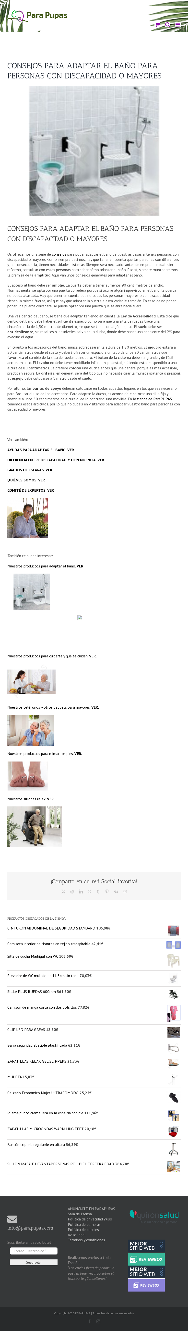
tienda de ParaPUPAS (154, 398)
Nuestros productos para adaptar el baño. (45, 566)
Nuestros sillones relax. (31, 798)
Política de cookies (83, 1229)
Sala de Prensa (80, 1213)
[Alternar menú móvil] (178, 24)
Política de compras (84, 1224)
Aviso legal (77, 1234)
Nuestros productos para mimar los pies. (44, 753)
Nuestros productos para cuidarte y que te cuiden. (52, 655)
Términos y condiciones (86, 1239)
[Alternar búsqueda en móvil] (167, 24)
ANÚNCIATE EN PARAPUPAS (91, 1208)
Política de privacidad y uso (90, 1219)
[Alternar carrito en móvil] (157, 24)
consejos (59, 254)
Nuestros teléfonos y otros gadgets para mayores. (53, 707)
